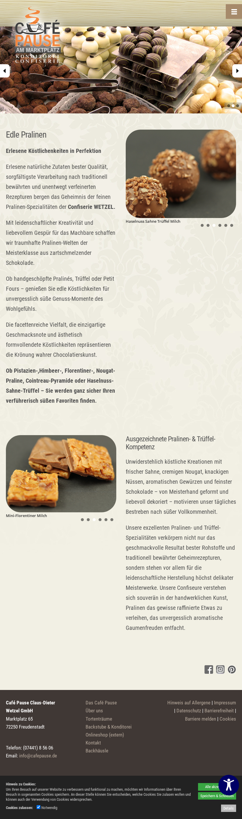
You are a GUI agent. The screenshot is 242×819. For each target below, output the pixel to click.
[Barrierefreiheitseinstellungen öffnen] (228, 785)
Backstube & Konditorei (109, 727)
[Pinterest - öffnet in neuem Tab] (231, 671)
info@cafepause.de (38, 756)
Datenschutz (188, 711)
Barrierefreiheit (219, 711)
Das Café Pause (101, 703)
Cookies (228, 719)
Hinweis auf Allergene (188, 703)
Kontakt (93, 743)
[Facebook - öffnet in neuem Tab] (208, 671)
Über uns (94, 711)
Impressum (225, 703)
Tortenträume (99, 719)
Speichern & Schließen (217, 796)
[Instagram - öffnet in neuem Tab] (220, 671)
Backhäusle (97, 751)
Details (228, 808)
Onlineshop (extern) (105, 735)
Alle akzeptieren (217, 787)
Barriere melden (200, 719)
